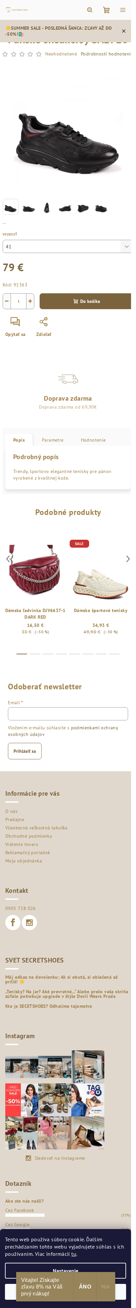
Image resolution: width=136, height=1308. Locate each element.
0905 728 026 (20, 908)
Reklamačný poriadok (28, 852)
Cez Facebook (19, 1210)
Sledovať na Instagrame (60, 1158)
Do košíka (90, 301)
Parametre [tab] (53, 440)
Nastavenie (65, 1270)
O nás (11, 811)
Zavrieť (68, 324)
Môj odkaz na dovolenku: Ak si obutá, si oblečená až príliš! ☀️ (61, 979)
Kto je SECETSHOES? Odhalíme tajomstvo (48, 1006)
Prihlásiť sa (25, 751)
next (128, 559)
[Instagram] (29, 922)
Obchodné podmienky (28, 836)
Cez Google (17, 1224)
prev (8, 559)
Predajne (14, 819)
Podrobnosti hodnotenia (107, 54)
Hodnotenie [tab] (93, 440)
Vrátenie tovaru (21, 844)
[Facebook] (12, 922)
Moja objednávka (23, 861)
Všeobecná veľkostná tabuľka (36, 828)
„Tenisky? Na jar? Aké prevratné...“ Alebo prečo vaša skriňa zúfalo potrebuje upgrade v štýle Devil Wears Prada (66, 994)
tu (73, 1254)
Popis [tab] (19, 440)
